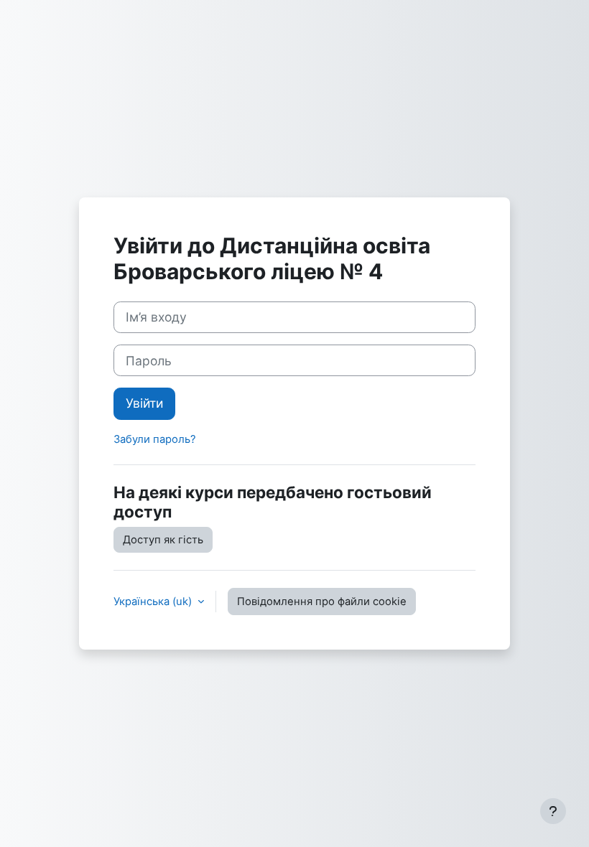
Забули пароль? (154, 439)
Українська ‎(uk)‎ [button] (154, 601)
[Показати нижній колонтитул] (553, 811)
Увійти (144, 403)
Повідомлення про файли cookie (322, 601)
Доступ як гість (163, 539)
